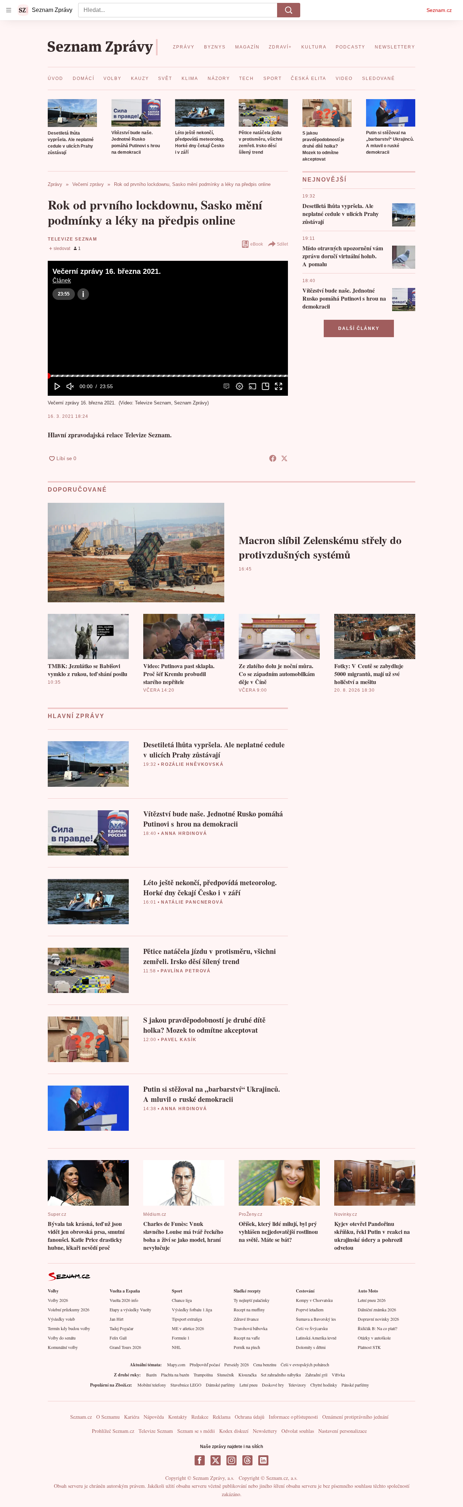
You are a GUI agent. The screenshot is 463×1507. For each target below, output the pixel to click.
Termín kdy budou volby (69, 1328)
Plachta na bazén (175, 1374)
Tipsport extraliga (187, 1319)
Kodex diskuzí (234, 1430)
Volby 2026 (58, 1300)
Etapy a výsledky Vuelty (130, 1309)
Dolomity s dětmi (311, 1347)
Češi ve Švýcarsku (312, 1328)
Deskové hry (273, 1385)
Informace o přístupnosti (293, 1416)
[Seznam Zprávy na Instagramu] (231, 1460)
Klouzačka (247, 1374)
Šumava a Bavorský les (316, 1319)
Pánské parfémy (355, 1385)
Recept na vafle (247, 1338)
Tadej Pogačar (121, 1328)
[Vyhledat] (288, 10)
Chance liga (182, 1300)
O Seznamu (108, 1416)
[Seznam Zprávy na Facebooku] (200, 1460)
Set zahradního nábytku (281, 1374)
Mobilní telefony (151, 1385)
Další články (358, 328)
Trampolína (203, 1374)
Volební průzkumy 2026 (68, 1309)
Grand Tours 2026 (125, 1347)
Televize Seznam (72, 239)
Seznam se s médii (196, 1430)
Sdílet (282, 244)
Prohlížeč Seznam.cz (113, 1430)
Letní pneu (248, 1385)
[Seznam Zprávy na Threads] (247, 1460)
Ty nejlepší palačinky (251, 1300)
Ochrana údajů (249, 1416)
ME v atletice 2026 (188, 1328)
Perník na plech (247, 1347)
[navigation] (8, 10)
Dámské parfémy (220, 1385)
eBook (256, 244)
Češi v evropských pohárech (305, 1364)
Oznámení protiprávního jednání (355, 1416)
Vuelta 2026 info (124, 1300)
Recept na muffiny (249, 1309)
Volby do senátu (62, 1338)
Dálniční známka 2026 (377, 1309)
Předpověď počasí (205, 1364)
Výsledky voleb (61, 1319)
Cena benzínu (264, 1364)
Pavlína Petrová (186, 970)
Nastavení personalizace (342, 1430)
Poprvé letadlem (309, 1309)
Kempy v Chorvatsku (314, 1300)
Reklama (221, 1416)
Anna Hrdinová (184, 833)
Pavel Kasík (179, 1039)
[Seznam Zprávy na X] (216, 1460)
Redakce (199, 1416)
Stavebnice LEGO (185, 1385)
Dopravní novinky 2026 (378, 1319)
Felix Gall (118, 1338)
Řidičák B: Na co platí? (377, 1328)
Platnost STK (369, 1347)
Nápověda (154, 1416)
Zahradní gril (316, 1374)
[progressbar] (168, 376)
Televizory (297, 1385)
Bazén (151, 1374)
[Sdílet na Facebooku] (272, 458)
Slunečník (225, 1374)
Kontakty (177, 1416)
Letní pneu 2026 (372, 1300)
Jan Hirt (116, 1319)
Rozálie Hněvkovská (192, 764)
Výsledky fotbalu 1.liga (192, 1309)
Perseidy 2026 (236, 1364)
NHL (176, 1347)
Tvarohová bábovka (250, 1328)
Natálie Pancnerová (192, 902)
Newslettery (265, 1430)
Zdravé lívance (246, 1319)
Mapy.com (176, 1364)
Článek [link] (61, 280)
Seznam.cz (439, 10)
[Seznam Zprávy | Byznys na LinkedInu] (263, 1460)
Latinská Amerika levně (316, 1338)
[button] (72, 113)
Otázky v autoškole (374, 1338)
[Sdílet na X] (284, 458)
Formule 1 (181, 1338)
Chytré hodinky (323, 1385)
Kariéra (131, 1416)
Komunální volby (63, 1347)
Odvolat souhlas (297, 1430)
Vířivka (338, 1374)
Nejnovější (324, 180)
